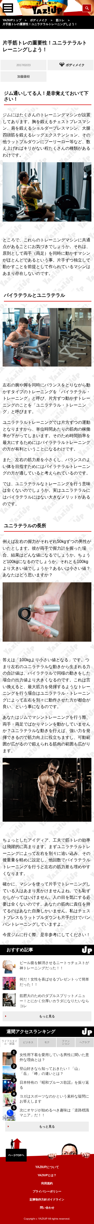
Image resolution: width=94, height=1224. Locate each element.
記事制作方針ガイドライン (47, 1199)
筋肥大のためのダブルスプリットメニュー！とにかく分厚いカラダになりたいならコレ (54, 1001)
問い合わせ (47, 1207)
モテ (47, 1042)
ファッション (66, 1042)
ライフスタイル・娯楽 (9, 1042)
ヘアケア (84, 1042)
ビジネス (28, 1042)
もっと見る (47, 1016)
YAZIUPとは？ (47, 1175)
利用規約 (47, 1183)
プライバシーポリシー (47, 1191)
